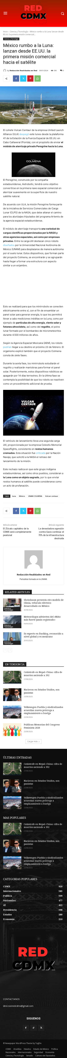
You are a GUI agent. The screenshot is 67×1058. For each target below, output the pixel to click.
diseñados (8, 245)
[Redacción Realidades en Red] (5, 70)
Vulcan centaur (51, 496)
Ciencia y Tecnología (19, 31)
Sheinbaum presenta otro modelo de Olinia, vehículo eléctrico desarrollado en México (44, 603)
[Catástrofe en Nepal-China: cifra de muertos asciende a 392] (12, 677)
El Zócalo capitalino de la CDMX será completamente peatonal (17, 532)
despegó (24, 134)
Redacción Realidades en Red (23, 70)
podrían (7, 347)
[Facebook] (16, 78)
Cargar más (32, 741)
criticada (40, 453)
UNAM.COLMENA (35, 496)
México (22, 496)
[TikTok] (33, 1028)
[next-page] (10, 650)
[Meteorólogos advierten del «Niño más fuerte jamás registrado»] (12, 621)
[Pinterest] (30, 78)
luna (14, 496)
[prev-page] (5, 650)
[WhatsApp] (37, 78)
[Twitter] (23, 78)
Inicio (5, 31)
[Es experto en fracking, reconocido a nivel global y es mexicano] (12, 638)
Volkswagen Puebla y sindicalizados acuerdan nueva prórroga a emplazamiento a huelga (43, 710)
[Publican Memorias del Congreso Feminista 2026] (12, 729)
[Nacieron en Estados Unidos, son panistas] (12, 694)
